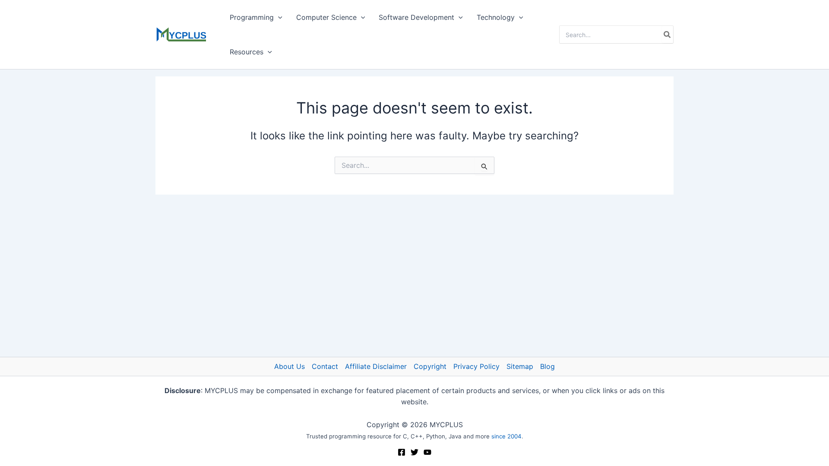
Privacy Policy (476, 366)
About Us (289, 366)
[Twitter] (414, 452)
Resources (246, 51)
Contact (325, 366)
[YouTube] (427, 452)
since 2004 (506, 436)
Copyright (430, 366)
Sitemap (519, 366)
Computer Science (326, 17)
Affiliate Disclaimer (376, 366)
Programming (252, 17)
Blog (547, 366)
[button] (278, 17)
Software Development (416, 17)
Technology (496, 17)
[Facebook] (401, 452)
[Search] (667, 34)
